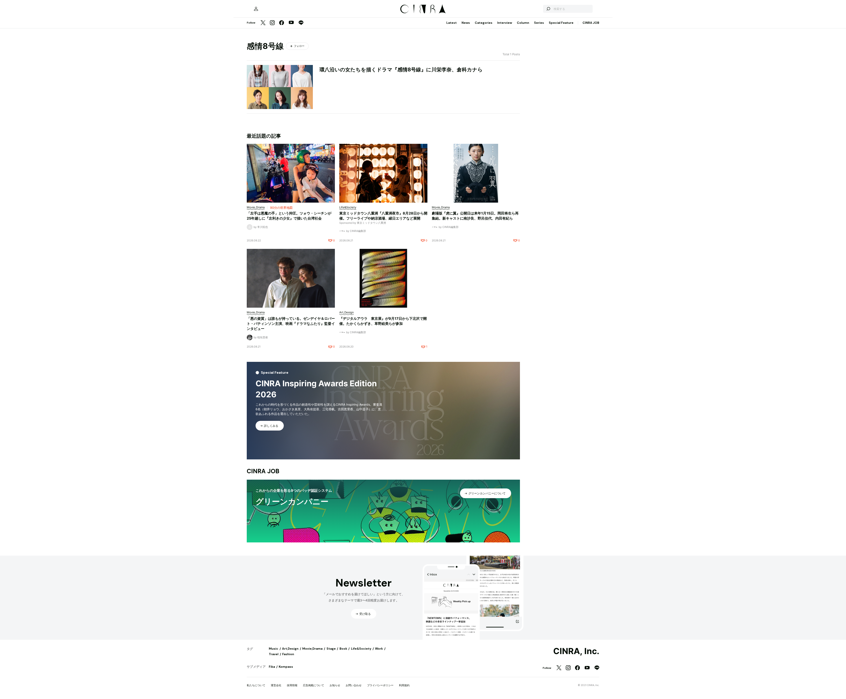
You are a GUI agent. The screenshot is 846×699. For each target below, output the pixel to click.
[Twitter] (263, 23)
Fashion (288, 654)
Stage (331, 648)
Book (343, 648)
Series (539, 23)
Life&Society (361, 648)
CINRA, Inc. (576, 651)
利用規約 (404, 685)
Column (523, 23)
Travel (273, 654)
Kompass (286, 666)
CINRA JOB (591, 23)
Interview (504, 23)
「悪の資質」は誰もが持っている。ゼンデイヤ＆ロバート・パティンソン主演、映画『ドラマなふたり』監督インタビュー (291, 323)
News (466, 23)
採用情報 (292, 685)
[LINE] (301, 23)
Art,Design (290, 648)
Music (273, 648)
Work (379, 648)
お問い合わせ (354, 685)
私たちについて (256, 685)
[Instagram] (272, 23)
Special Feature (561, 23)
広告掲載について (313, 685)
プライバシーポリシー (380, 685)
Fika (272, 666)
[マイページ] (256, 8)
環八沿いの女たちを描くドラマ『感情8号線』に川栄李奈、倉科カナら (401, 70)
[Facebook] (281, 23)
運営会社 (276, 685)
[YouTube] (291, 23)
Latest (451, 23)
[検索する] (548, 9)
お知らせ (335, 685)
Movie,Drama (312, 648)
